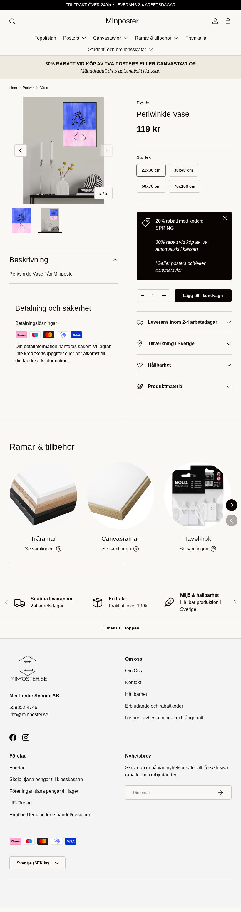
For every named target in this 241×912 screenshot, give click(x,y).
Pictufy (143, 102)
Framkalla (195, 38)
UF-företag (20, 802)
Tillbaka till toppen (120, 628)
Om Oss (133, 670)
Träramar (43, 538)
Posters (71, 38)
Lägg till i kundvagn (203, 295)
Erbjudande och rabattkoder (154, 705)
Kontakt (133, 682)
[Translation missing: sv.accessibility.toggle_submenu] (83, 37)
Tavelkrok (197, 538)
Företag (17, 767)
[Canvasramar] (120, 495)
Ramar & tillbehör (153, 38)
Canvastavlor (107, 38)
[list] (63, 150)
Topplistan (45, 38)
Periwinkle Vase (35, 88)
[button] (228, 21)
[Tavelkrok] (197, 495)
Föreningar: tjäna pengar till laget (43, 791)
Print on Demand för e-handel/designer (49, 814)
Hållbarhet (136, 694)
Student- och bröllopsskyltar (117, 49)
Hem (13, 88)
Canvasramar (120, 538)
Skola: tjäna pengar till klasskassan (46, 779)
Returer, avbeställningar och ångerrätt (164, 717)
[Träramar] (43, 495)
